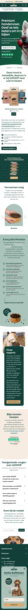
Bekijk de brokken (9, 48)
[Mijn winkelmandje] (26, 5)
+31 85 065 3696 (10, 561)
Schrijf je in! (14, 604)
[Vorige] (2, 99)
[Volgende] (25, 99)
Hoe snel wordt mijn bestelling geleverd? (9, 502)
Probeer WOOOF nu (9, 148)
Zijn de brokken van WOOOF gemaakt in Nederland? (12, 487)
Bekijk (14, 100)
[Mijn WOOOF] (23, 5)
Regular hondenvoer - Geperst (14, 109)
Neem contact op (13, 402)
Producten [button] (5, 553)
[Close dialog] (24, 568)
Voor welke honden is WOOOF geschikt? (10, 495)
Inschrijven (21, 530)
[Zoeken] (5, 5)
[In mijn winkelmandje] (13, 114)
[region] (14, 216)
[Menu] (2, 5)
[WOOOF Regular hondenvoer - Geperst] (14, 96)
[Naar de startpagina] (13, 5)
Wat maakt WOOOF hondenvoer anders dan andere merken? (11, 479)
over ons (12, 470)
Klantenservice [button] (6, 549)
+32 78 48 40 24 (10, 564)
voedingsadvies (19, 9)
